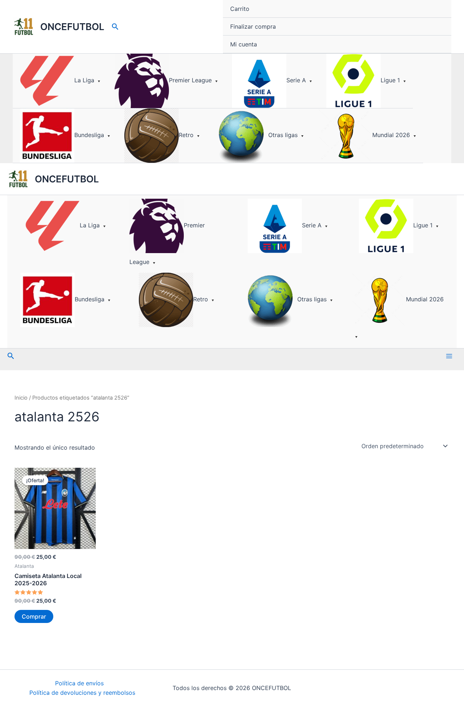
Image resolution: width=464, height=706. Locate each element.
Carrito (239, 8)
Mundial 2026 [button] (391, 135)
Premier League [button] (190, 80)
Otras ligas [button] (283, 135)
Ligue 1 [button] (390, 80)
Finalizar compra (253, 26)
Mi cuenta (243, 44)
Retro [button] (186, 135)
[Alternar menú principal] (449, 356)
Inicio (21, 398)
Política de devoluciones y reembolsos (82, 692)
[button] (115, 27)
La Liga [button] (84, 80)
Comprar (34, 616)
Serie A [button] (296, 80)
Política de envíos (79, 683)
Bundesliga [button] (89, 135)
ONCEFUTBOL (72, 26)
